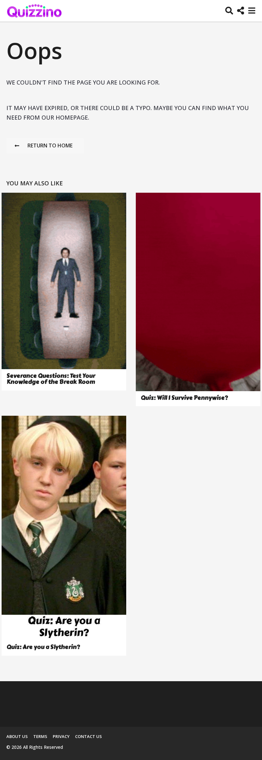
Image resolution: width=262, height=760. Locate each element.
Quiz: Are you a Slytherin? (43, 647)
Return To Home (50, 145)
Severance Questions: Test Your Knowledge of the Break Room (51, 378)
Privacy (61, 736)
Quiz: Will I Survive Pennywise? (184, 397)
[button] (229, 10)
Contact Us (88, 736)
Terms (40, 736)
